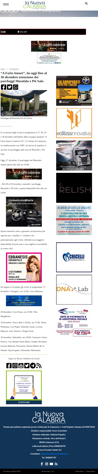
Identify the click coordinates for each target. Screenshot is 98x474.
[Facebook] (41, 464)
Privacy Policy (90, 471)
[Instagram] (46, 464)
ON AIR (23, 32)
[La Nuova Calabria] (35, 5)
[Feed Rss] (56, 464)
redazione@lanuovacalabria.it (54, 454)
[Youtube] (51, 464)
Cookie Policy (79, 471)
